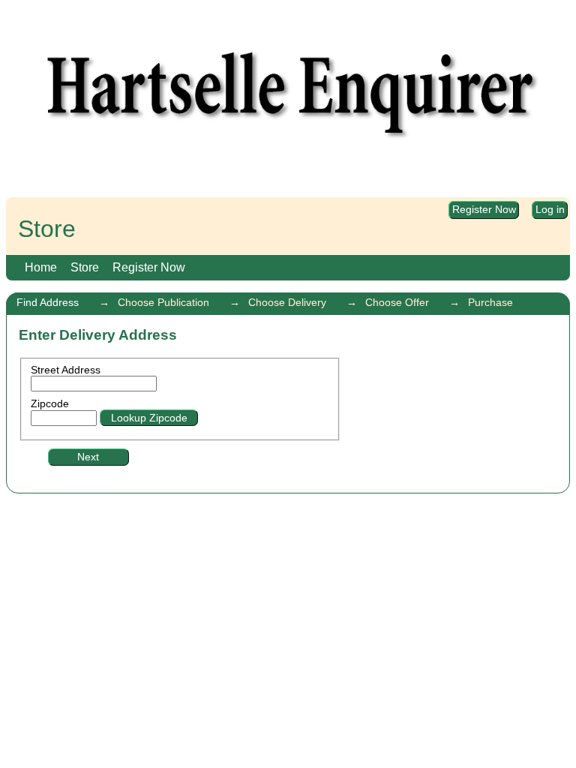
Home (41, 267)
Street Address (65, 370)
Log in (550, 210)
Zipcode (50, 404)
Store (84, 267)
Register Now (484, 210)
